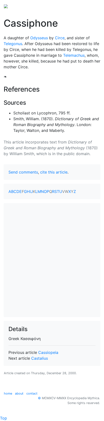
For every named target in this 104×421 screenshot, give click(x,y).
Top (3, 418)
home (8, 393)
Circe (60, 37)
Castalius (39, 358)
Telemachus (74, 55)
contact (31, 393)
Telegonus (13, 43)
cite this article (53, 172)
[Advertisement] (52, 260)
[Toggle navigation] (93, 6)
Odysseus (39, 37)
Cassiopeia (48, 352)
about (19, 393)
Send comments (23, 172)
